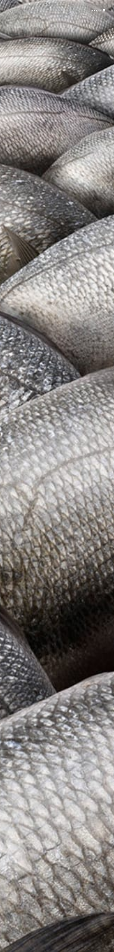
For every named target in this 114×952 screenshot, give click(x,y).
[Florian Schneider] (12, 10)
